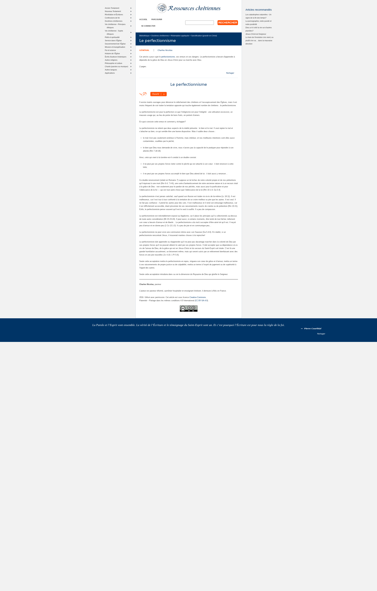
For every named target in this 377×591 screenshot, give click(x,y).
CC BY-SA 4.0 (201, 300)
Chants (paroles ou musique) (117, 66)
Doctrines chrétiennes (160, 36)
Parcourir (156, 19)
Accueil (143, 19)
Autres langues (111, 70)
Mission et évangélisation (115, 47)
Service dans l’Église (114, 40)
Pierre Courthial (312, 328)
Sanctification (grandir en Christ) (204, 36)
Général (144, 50)
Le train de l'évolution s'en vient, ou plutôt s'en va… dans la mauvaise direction (259, 40)
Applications (110, 73)
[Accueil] (189, 8)
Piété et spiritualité (113, 37)
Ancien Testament (112, 8)
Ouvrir (155, 94)
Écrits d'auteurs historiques (116, 57)
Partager (230, 73)
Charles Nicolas (165, 50)
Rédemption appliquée (180, 36)
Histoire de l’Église (113, 53)
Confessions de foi (113, 18)
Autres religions (112, 60)
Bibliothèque (144, 36)
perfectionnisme (168, 57)
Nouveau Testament (113, 11)
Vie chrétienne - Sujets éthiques (114, 32)
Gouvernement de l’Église (116, 44)
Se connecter (148, 26)
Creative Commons (198, 297)
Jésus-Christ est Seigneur (255, 34)
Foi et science (111, 50)
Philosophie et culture (114, 63)
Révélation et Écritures (114, 14)
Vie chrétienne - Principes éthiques (116, 25)
